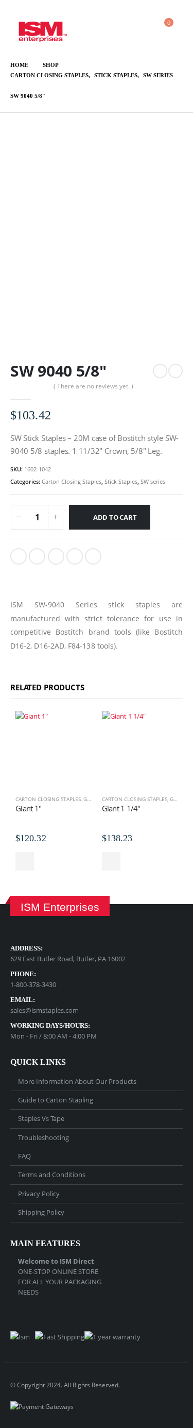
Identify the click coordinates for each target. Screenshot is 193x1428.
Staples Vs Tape (41, 1118)
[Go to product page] (53, 749)
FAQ (24, 1156)
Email (93, 556)
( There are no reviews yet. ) (93, 386)
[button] (109, 27)
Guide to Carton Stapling (55, 1099)
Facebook (18, 556)
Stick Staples (120, 481)
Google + (74, 556)
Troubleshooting (43, 1137)
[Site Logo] (38, 27)
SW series (153, 481)
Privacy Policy (39, 1193)
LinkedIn (56, 556)
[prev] (160, 371)
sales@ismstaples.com (44, 1010)
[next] (175, 371)
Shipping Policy (41, 1212)
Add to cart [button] (24, 861)
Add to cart (115, 517)
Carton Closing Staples (71, 481)
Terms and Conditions (51, 1174)
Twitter (37, 556)
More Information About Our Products (77, 1081)
